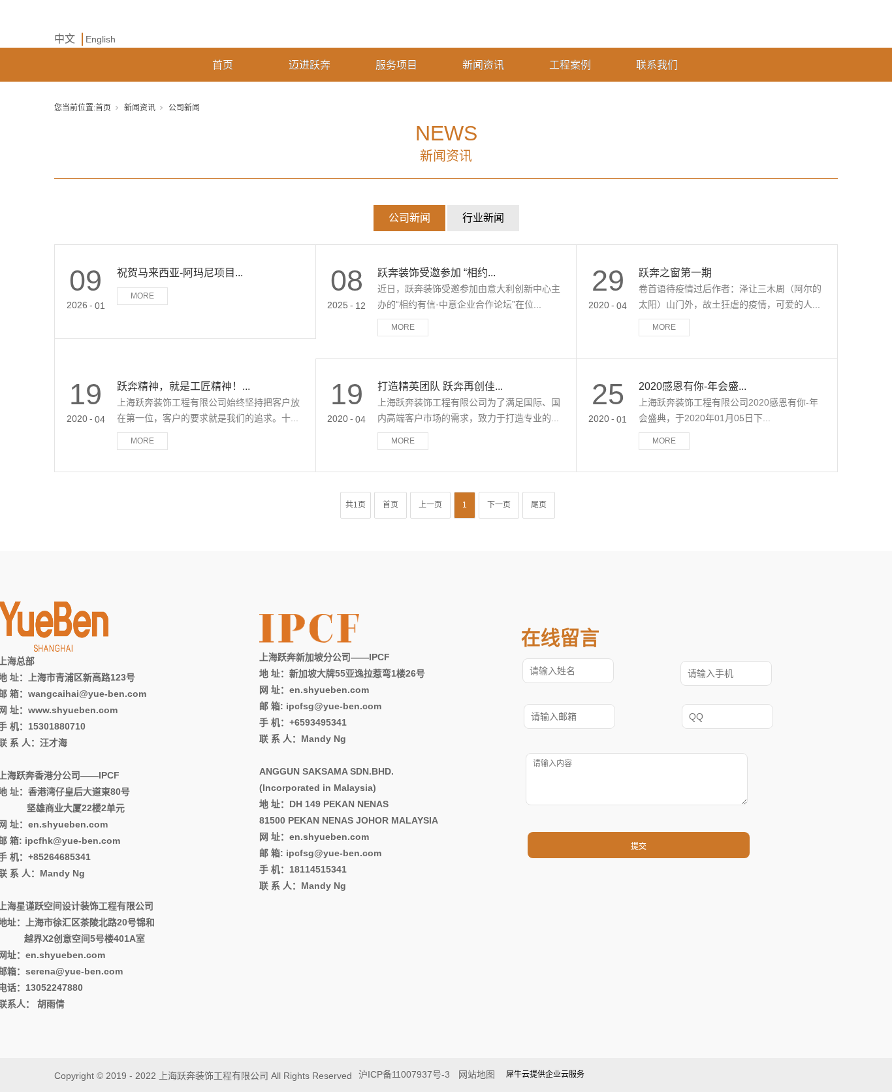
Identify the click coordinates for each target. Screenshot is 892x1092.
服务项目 (396, 65)
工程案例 (570, 65)
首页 (222, 65)
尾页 (539, 504)
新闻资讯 (483, 65)
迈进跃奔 (309, 65)
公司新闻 (409, 217)
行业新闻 (483, 217)
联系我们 (657, 65)
